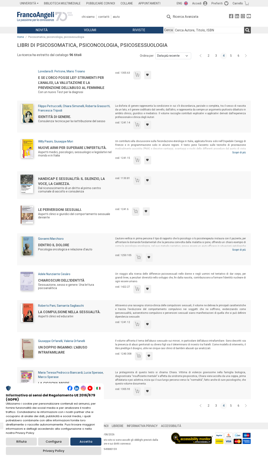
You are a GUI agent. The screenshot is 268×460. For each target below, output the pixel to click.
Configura (54, 441)
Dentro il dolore (53, 245)
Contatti (103, 16)
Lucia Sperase (93, 372)
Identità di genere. (54, 117)
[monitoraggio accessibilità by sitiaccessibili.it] (192, 435)
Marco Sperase (48, 377)
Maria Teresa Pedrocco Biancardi (60, 372)
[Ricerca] (247, 30)
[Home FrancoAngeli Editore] (45, 16)
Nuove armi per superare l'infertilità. (72, 148)
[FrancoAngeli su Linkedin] (237, 17)
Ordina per (147, 55)
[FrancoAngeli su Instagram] (243, 17)
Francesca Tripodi (50, 110)
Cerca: (168, 30)
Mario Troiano (76, 71)
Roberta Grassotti (97, 106)
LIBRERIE (118, 426)
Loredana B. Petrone (51, 71)
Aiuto (116, 16)
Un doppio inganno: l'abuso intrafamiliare (62, 349)
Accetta (86, 441)
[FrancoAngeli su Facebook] (231, 17)
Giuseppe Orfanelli (50, 341)
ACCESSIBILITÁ (171, 426)
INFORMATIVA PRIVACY (142, 426)
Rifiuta (21, 441)
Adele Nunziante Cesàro (54, 274)
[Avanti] (246, 56)
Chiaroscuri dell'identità (61, 280)
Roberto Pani (46, 305)
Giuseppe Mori (63, 141)
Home (20, 37)
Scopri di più (239, 152)
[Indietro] (201, 56)
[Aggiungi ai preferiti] (147, 75)
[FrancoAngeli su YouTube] (249, 17)
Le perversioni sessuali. (60, 210)
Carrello (238, 3)
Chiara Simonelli (73, 106)
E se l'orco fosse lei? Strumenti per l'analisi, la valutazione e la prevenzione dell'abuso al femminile (71, 83)
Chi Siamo (88, 16)
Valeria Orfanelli (74, 341)
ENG (179, 3)
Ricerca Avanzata (185, 17)
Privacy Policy (53, 451)
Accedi (196, 3)
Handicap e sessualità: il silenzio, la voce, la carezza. (71, 181)
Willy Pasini (45, 141)
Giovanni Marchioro (51, 238)
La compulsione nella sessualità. (69, 312)
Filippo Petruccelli (50, 106)
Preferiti (217, 3)
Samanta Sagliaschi (70, 305)
